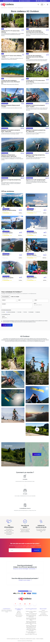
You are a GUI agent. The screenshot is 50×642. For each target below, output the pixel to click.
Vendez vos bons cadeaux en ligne (31, 612)
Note (35, 303)
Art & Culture (19, 616)
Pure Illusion (29, 640)
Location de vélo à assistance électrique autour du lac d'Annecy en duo (10, 82)
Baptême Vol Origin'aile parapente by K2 (11, 180)
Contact (43, 610)
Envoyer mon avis (7, 325)
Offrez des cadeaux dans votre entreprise (31, 632)
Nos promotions (43, 614)
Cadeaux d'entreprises (43, 615)
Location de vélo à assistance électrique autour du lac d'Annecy (34, 31)
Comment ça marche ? (43, 611)
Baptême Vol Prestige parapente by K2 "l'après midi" (35, 155)
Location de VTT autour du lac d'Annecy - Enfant (11, 56)
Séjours (18, 611)
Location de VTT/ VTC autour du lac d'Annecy (10, 31)
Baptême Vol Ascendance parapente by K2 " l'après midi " (10, 130)
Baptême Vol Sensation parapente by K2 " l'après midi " (35, 130)
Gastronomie (18, 613)
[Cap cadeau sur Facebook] (15, 603)
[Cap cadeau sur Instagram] (20, 603)
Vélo (16, 7)
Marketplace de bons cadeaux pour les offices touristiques (31, 629)
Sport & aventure (4, 7)
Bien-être (19, 612)
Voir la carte (37, 454)
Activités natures (11, 7)
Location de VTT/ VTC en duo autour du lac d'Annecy (35, 81)
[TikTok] (34, 603)
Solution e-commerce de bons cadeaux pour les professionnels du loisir (31, 626)
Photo (3, 316)
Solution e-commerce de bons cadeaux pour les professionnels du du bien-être (31, 623)
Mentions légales (39, 638)
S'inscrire (36, 550)
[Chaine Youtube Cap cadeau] (25, 603)
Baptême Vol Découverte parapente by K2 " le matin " (35, 106)
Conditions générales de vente (13, 638)
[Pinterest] (29, 603)
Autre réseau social (6, 314)
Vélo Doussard (20, 7)
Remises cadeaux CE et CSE (31, 634)
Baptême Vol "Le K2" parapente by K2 (35, 179)
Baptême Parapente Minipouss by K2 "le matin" (10, 106)
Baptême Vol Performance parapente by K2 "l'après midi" (9, 155)
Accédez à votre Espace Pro (31, 613)
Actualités (43, 612)
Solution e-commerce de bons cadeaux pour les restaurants (31, 615)
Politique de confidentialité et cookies (27, 638)
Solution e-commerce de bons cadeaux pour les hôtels (31, 619)
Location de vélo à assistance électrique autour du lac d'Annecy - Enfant (35, 57)
